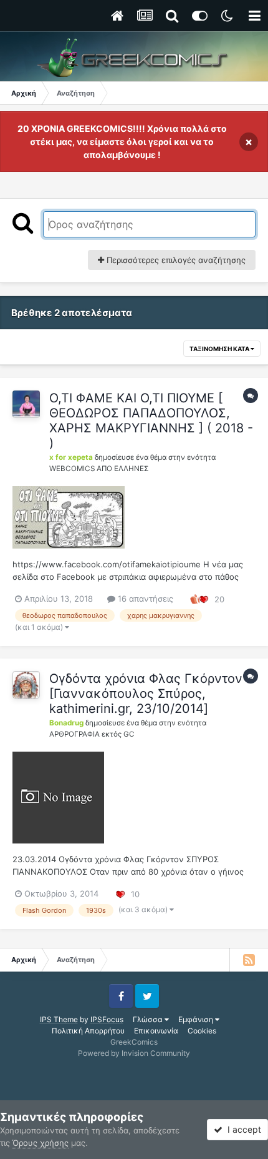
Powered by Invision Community (134, 1053)
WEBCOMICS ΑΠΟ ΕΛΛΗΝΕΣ (98, 468)
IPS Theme (59, 1019)
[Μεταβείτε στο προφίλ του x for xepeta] (26, 404)
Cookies (202, 1030)
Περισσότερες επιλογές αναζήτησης (175, 260)
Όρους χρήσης (40, 1143)
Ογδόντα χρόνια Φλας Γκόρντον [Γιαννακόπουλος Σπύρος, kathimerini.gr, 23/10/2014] (145, 693)
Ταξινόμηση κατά (220, 348)
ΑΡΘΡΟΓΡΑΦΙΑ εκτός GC (92, 734)
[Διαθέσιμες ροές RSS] (248, 960)
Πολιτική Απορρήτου (88, 1030)
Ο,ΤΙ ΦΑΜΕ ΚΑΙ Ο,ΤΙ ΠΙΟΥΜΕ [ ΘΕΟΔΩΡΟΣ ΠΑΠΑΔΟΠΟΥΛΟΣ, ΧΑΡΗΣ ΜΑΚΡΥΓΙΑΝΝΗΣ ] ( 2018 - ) (151, 420)
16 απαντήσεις (144, 599)
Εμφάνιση (196, 1019)
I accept (242, 1129)
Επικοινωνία (156, 1030)
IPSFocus (106, 1019)
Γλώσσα (149, 1019)
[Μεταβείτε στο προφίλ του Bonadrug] (26, 685)
